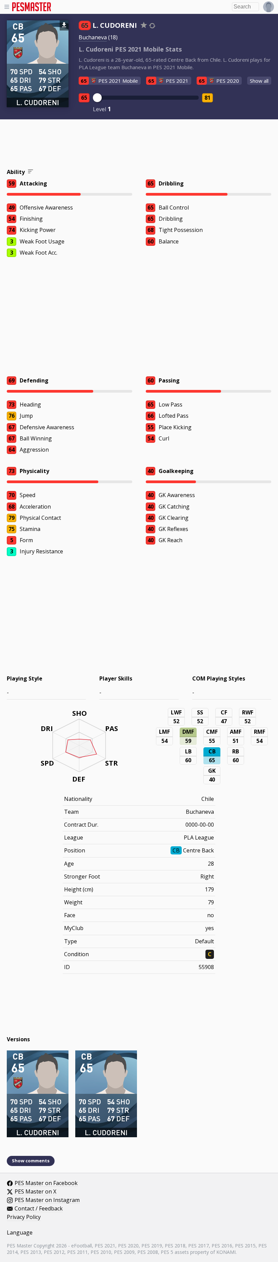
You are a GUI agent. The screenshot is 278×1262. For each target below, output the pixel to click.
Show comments (30, 1161)
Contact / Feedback (39, 1208)
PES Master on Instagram (47, 1200)
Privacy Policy (24, 1217)
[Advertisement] (139, 145)
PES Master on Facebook (46, 1183)
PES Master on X (35, 1191)
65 (84, 97)
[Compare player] (152, 25)
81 (207, 97)
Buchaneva (93, 37)
